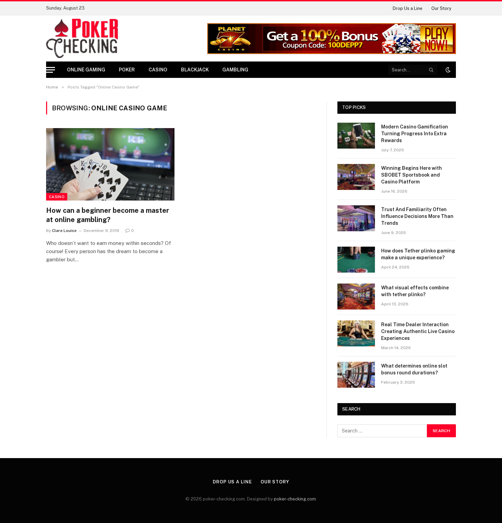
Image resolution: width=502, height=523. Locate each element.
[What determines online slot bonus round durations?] (356, 375)
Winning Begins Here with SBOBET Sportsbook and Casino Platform (411, 174)
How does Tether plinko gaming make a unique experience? (418, 254)
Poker (127, 69)
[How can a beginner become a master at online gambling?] (110, 164)
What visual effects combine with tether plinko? (415, 291)
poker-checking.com (295, 498)
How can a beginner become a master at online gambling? (107, 215)
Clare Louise (64, 230)
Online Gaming (86, 69)
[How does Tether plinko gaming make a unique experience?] (356, 260)
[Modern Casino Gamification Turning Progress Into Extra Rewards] (356, 136)
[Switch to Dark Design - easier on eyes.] (447, 69)
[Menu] (50, 70)
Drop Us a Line (407, 8)
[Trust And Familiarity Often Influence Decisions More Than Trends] (356, 218)
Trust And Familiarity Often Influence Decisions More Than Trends (417, 216)
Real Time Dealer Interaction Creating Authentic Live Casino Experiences (418, 331)
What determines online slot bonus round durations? (414, 369)
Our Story (441, 8)
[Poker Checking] (82, 38)
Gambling (235, 69)
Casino (158, 69)
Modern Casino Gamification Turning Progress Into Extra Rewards (414, 133)
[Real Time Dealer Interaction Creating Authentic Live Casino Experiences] (356, 333)
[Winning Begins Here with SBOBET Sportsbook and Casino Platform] (356, 177)
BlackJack (195, 69)
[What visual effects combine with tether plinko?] (356, 296)
